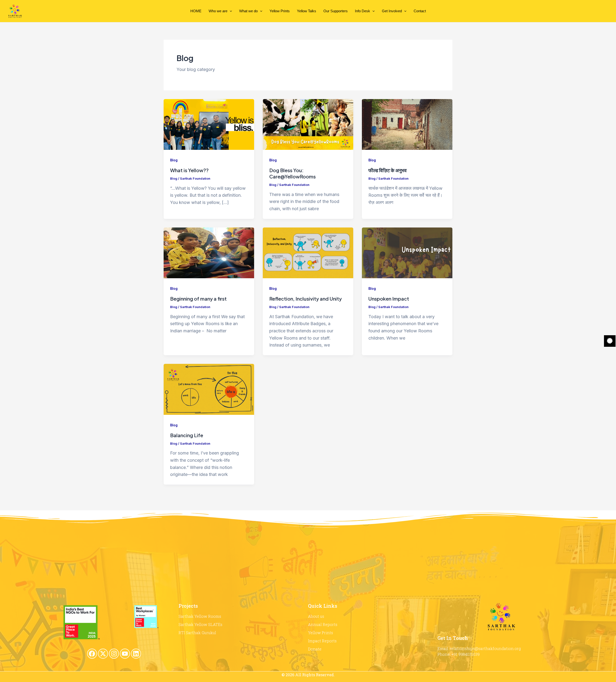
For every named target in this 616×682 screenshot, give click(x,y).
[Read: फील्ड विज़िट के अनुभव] (407, 123)
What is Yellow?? (189, 170)
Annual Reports (322, 624)
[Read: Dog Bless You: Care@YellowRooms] (308, 123)
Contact (420, 11)
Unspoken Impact (388, 299)
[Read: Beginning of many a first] (209, 252)
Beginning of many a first (198, 299)
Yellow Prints (280, 11)
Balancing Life (186, 435)
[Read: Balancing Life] (209, 389)
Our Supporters (335, 11)
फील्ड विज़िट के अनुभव (387, 170)
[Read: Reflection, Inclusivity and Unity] (308, 252)
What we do (248, 11)
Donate (314, 648)
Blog (174, 160)
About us (316, 616)
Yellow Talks (306, 11)
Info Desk (362, 11)
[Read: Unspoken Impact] (407, 252)
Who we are (218, 11)
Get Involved (392, 11)
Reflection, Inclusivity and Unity (305, 299)
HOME (195, 11)
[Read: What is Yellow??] (209, 123)
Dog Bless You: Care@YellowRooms (292, 173)
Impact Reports (322, 640)
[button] (229, 11)
